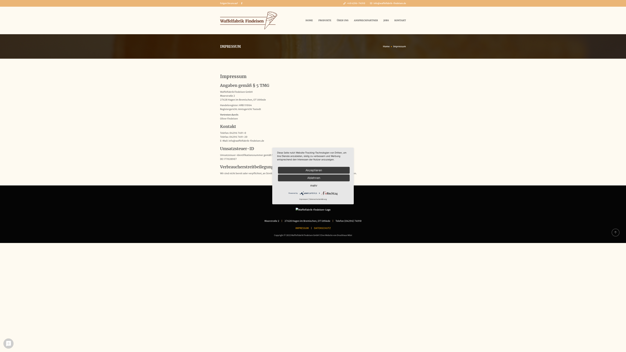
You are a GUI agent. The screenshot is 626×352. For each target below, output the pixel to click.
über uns (342, 20)
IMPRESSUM (302, 228)
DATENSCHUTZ (322, 228)
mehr (313, 185)
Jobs (386, 20)
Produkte (324, 20)
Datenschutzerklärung (318, 199)
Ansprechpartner (366, 20)
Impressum (303, 199)
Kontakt (400, 20)
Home (309, 20)
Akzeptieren (314, 170)
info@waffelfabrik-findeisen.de (389, 3)
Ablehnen (313, 178)
